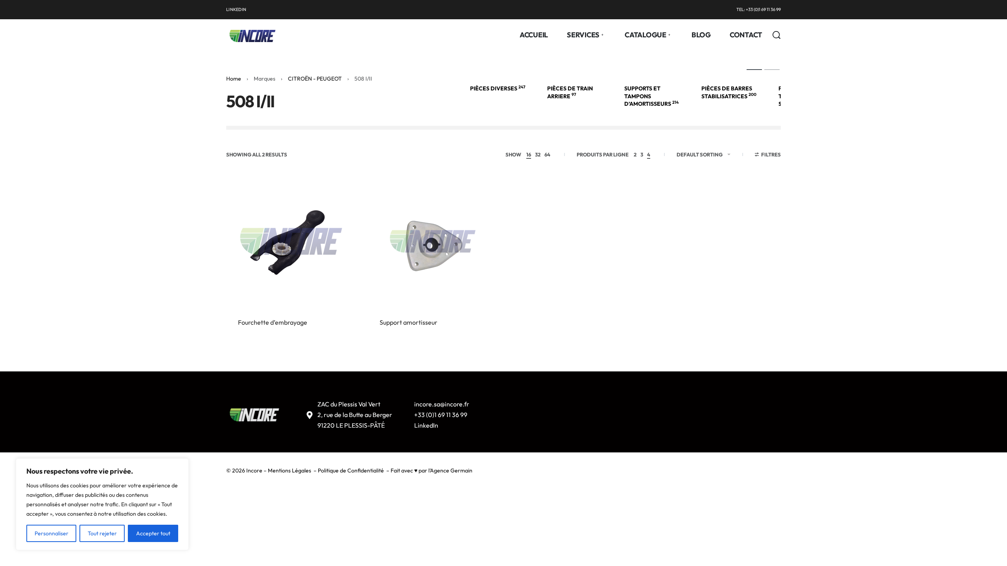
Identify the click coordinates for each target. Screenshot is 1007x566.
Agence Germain (451, 470)
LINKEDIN (236, 9)
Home (233, 78)
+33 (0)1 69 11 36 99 (440, 415)
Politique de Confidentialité (351, 470)
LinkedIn (426, 425)
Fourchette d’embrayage (272, 322)
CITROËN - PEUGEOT (315, 78)
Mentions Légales (289, 470)
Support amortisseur (408, 322)
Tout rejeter (102, 533)
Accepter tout (153, 533)
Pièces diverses (498, 88)
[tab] (754, 69)
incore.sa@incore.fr (441, 404)
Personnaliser (51, 533)
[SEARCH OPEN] (776, 35)
